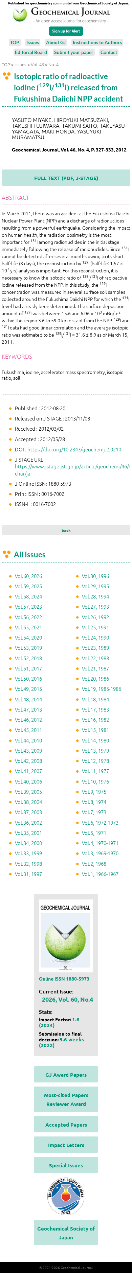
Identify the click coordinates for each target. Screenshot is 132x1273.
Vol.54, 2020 (28, 637)
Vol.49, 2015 (28, 688)
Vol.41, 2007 (28, 770)
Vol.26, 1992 (95, 617)
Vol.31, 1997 (28, 873)
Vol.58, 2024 (28, 596)
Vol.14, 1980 (95, 740)
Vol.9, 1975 (94, 791)
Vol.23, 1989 (95, 647)
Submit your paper (73, 52)
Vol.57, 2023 (28, 606)
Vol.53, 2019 (28, 647)
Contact (109, 52)
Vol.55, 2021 (28, 627)
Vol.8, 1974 (94, 801)
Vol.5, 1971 (94, 832)
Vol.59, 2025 (28, 586)
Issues (32, 42)
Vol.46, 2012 (28, 719)
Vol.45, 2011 (28, 729)
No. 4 (53, 64)
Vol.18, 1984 (95, 699)
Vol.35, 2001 (28, 832)
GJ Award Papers (66, 1074)
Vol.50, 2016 (28, 678)
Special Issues (66, 1165)
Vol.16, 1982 (95, 719)
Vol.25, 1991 (95, 627)
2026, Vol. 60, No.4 (67, 999)
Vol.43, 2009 (28, 750)
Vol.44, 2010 (28, 740)
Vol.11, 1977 (95, 770)
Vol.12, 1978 (95, 760)
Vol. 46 (37, 64)
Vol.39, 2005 (28, 791)
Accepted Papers (66, 1124)
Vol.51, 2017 (28, 668)
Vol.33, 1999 (28, 853)
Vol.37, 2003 (28, 811)
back (66, 530)
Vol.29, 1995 (95, 586)
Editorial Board (31, 52)
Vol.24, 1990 (95, 637)
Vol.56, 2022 (28, 617)
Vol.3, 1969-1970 (100, 853)
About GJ (56, 42)
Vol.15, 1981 (95, 729)
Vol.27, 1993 (95, 606)
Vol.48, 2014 (28, 699)
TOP (14, 42)
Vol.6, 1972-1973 (100, 822)
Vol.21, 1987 (95, 668)
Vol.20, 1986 (95, 678)
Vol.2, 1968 (94, 863)
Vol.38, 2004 (28, 801)
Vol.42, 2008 (28, 760)
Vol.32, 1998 (28, 863)
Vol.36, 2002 (28, 822)
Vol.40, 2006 (28, 781)
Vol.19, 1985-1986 (101, 688)
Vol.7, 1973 (94, 811)
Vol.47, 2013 (28, 709)
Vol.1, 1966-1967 (100, 873)
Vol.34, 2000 (28, 842)
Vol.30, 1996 (95, 575)
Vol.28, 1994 (95, 596)
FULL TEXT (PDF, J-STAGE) (66, 178)
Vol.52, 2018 (28, 658)
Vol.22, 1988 (95, 658)
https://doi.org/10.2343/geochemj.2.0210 (74, 449)
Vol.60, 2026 (28, 575)
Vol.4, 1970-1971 (100, 842)
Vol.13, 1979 (95, 750)
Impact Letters (66, 1145)
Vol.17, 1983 (95, 709)
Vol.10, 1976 (95, 781)
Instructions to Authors (97, 42)
